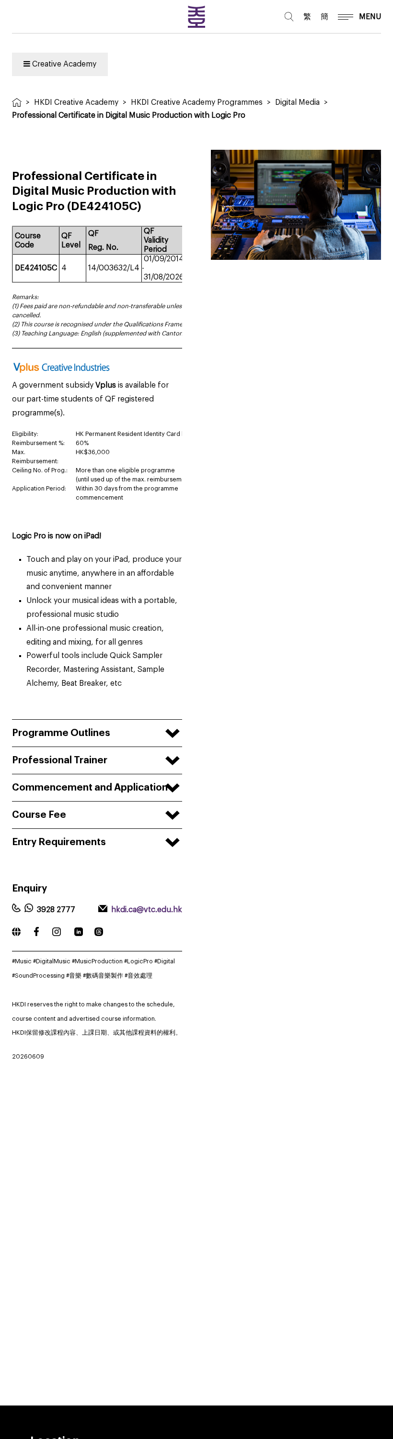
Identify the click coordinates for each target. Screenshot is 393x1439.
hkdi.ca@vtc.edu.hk (146, 910)
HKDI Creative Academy (76, 102)
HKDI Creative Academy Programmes (197, 102)
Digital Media (297, 102)
